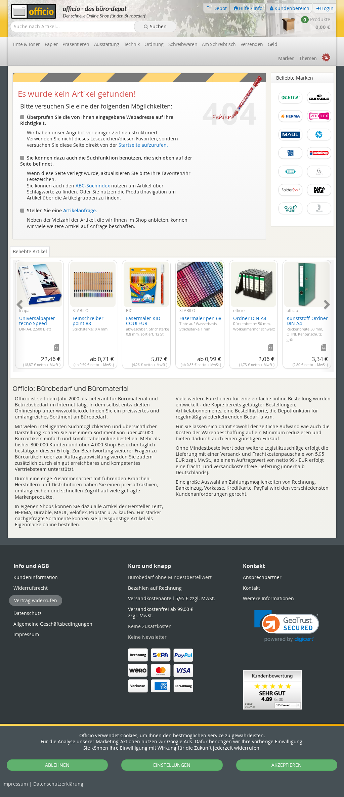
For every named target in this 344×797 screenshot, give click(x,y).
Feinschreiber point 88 (90, 323)
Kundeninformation (35, 577)
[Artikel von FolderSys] (290, 193)
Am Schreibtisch (219, 44)
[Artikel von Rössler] (319, 212)
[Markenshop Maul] (290, 138)
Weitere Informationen (268, 598)
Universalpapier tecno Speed (37, 323)
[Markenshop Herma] (290, 119)
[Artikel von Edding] (319, 156)
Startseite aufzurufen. (143, 145)
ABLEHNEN (57, 765)
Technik (132, 44)
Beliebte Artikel (30, 251)
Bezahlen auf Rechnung (155, 588)
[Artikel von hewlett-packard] (319, 138)
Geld (272, 44)
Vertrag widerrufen (35, 600)
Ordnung (154, 44)
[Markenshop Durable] (319, 101)
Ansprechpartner (262, 577)
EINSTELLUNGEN (171, 765)
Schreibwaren (182, 44)
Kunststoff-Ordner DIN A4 (307, 328)
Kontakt (251, 588)
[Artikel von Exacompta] (319, 175)
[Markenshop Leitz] (290, 101)
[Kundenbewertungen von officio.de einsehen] (272, 689)
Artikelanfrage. (80, 210)
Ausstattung (106, 44)
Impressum (15, 784)
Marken (286, 58)
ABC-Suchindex (93, 185)
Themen (308, 58)
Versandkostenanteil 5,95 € (171, 598)
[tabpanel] (173, 312)
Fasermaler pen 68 (200, 323)
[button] (286, 626)
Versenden (252, 44)
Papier (51, 44)
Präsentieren (75, 44)
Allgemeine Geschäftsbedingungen (52, 624)
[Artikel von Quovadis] (290, 212)
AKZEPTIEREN (286, 765)
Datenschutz (58, 784)
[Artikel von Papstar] (319, 193)
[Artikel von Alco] (290, 156)
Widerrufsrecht (30, 588)
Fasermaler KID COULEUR (147, 326)
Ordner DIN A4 (254, 323)
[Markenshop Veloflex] (319, 119)
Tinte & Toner (26, 44)
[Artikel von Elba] (290, 175)
